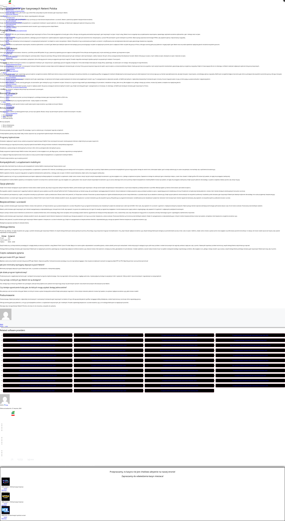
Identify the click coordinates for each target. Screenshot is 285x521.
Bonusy (5, 16)
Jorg (1, 324)
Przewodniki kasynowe (9, 451)
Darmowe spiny (10, 17)
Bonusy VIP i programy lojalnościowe (16, 31)
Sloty (4, 45)
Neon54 (5, 429)
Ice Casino (6, 427)
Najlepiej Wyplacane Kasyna (13, 8)
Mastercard (9, 58)
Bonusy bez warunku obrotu (14, 22)
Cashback (8, 29)
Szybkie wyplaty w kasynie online (15, 11)
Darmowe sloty (10, 50)
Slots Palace (6, 430)
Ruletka (8, 44)
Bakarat (8, 35)
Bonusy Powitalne (11, 21)
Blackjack (8, 34)
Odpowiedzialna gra (8, 456)
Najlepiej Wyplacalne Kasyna (11, 437)
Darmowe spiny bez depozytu (17, 19)
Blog (4, 60)
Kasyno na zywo (10, 37)
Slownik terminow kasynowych (11, 452)
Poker (7, 40)
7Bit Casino (6, 424)
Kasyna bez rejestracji (12, 14)
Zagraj (5, 488)
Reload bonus (10, 26)
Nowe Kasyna (10, 9)
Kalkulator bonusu (11, 27)
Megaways (9, 48)
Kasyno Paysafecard (11, 57)
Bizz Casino (6, 425)
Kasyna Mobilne (10, 13)
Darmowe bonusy (11, 24)
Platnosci (5, 55)
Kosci (7, 42)
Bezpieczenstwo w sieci (9, 454)
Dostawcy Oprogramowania (11, 442)
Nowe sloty (9, 53)
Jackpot (8, 47)
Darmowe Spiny (7, 440)
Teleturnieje (9, 39)
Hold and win (9, 52)
